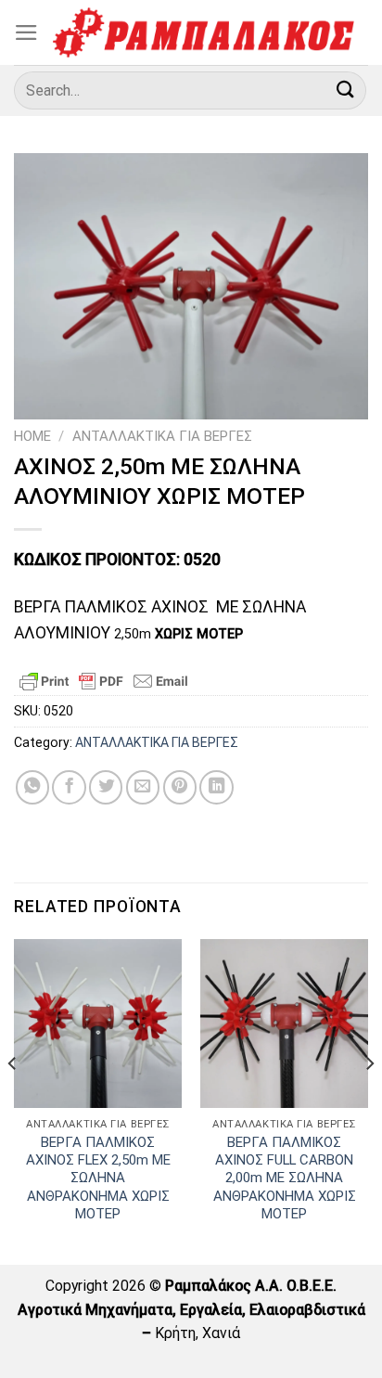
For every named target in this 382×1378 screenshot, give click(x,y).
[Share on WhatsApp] (32, 787)
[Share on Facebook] (68, 787)
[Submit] (345, 90)
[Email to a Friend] (142, 787)
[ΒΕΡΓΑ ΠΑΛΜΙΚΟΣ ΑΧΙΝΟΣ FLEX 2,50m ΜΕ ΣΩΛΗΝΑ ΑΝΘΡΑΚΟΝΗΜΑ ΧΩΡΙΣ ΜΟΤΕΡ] (98, 1023)
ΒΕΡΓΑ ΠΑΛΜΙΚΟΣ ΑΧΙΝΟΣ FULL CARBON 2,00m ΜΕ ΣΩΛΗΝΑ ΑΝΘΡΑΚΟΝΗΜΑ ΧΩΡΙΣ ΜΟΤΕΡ (284, 1178)
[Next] (369, 1100)
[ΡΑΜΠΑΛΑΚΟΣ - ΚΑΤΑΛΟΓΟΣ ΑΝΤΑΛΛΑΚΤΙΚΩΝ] (203, 32)
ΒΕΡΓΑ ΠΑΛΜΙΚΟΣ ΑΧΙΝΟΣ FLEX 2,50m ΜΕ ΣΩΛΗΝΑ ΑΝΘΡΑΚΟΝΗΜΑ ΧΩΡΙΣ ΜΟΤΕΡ (98, 1178)
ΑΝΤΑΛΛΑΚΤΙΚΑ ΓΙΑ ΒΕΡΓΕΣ (162, 436)
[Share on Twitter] (105, 787)
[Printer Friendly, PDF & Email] (104, 681)
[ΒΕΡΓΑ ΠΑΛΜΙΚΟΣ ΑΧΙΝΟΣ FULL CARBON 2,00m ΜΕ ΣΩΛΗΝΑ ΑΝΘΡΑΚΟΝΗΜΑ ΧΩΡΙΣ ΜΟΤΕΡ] (284, 1023)
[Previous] (13, 1100)
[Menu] (26, 32)
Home (32, 436)
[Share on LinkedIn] (216, 787)
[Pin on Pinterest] (180, 787)
